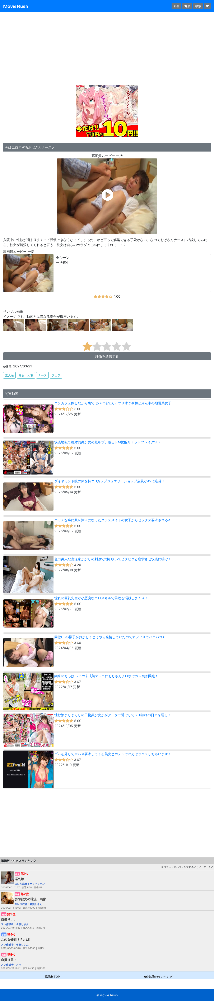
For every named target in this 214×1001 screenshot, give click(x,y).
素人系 (9, 375)
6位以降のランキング (158, 976)
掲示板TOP (52, 976)
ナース (42, 375)
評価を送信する (107, 356)
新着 (176, 6)
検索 (198, 6)
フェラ (56, 375)
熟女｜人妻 (26, 375)
